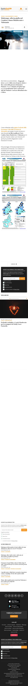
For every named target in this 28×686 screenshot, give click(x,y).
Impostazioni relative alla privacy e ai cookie (14, 676)
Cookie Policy (17, 663)
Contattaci (14, 635)
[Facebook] (6, 595)
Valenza (16, 16)
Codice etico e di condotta (14, 666)
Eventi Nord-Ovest (8, 287)
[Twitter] (9, 595)
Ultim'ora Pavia (7, 628)
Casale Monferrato (9, 16)
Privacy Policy (16, 289)
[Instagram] (15, 595)
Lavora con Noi (14, 632)
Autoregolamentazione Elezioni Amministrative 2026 (14, 673)
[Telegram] (19, 595)
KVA (17, 684)
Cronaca (3, 16)
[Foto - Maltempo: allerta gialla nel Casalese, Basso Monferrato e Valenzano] (14, 39)
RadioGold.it (17, 680)
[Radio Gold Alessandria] (6, 9)
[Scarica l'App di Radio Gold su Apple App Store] (14, 601)
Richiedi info (14, 616)
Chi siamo (4, 625)
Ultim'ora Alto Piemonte (18, 628)
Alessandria (7, 551)
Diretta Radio (15, 630)
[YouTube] (12, 595)
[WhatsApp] (22, 595)
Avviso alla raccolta (14, 677)
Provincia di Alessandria (10, 559)
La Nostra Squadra (11, 625)
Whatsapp (24, 625)
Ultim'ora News (8, 626)
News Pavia (7, 285)
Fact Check (14, 670)
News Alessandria (8, 282)
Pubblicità (18, 625)
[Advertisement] (14, 65)
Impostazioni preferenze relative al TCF (14, 674)
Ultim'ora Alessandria (18, 626)
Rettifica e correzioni (14, 672)
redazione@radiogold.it (18, 683)
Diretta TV (21, 630)
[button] (26, 298)
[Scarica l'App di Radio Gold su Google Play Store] (14, 606)
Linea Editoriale (14, 668)
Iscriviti (22, 278)
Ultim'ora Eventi (7, 630)
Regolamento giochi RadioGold (14, 669)
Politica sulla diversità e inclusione (14, 665)
